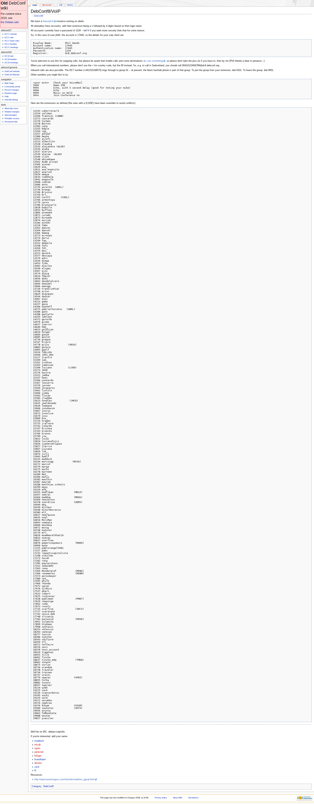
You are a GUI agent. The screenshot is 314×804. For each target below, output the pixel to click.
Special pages (11, 115)
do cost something (153, 61)
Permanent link (11, 122)
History (70, 5)
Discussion (47, 5)
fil (88, 30)
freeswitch (48, 21)
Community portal (12, 86)
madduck (39, 741)
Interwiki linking (11, 100)
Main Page (9, 83)
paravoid (38, 752)
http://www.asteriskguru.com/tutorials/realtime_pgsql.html (64, 779)
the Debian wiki (10, 22)
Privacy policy (161, 798)
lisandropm (40, 759)
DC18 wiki (9, 56)
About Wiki (177, 798)
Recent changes (12, 90)
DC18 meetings (11, 62)
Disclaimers (193, 798)
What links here (11, 108)
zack (36, 767)
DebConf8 (38, 16)
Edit (60, 5)
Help (7, 96)
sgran (37, 748)
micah (37, 744)
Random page (11, 93)
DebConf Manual (12, 74)
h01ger (37, 756)
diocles (38, 763)
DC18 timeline (11, 59)
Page (35, 5)
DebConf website (12, 71)
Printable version (12, 118)
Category (36, 786)
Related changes (12, 112)
